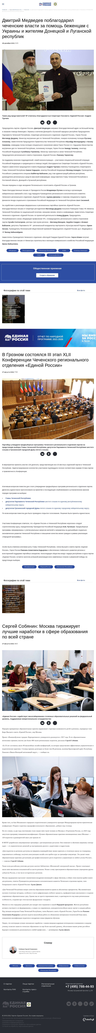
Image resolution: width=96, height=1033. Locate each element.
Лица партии (28, 984)
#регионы (29, 965)
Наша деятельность (15, 9)
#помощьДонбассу (55, 255)
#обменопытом (79, 965)
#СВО (64, 250)
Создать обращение (47, 275)
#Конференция (29, 567)
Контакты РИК (10, 989)
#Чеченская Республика (46, 250)
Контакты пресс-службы (29, 990)
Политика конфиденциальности (13, 1022)
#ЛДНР (39, 255)
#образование (63, 965)
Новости (26, 9)
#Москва (15, 965)
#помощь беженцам (80, 250)
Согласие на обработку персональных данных (17, 1026)
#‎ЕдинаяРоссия (45, 567)
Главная (4, 9)
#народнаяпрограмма (46, 965)
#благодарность (27, 250)
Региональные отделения (47, 985)
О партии (8, 984)
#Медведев (12, 250)
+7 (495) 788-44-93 (79, 986)
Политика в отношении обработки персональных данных (21, 1024)
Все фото (81, 290)
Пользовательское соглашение (12, 1021)
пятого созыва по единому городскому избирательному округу (47, 508)
